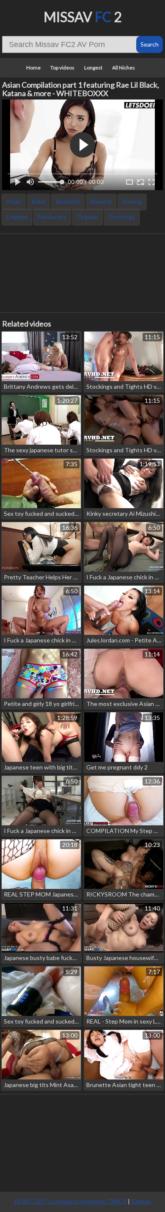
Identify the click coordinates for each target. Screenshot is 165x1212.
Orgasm (87, 216)
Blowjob (101, 201)
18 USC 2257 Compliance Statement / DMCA (70, 1201)
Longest (93, 67)
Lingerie (17, 216)
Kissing (132, 201)
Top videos (62, 67)
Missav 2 (83, 16)
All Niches (123, 67)
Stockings (122, 216)
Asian (13, 201)
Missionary (52, 216)
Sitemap (141, 1201)
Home (33, 67)
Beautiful (68, 201)
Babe (38, 201)
